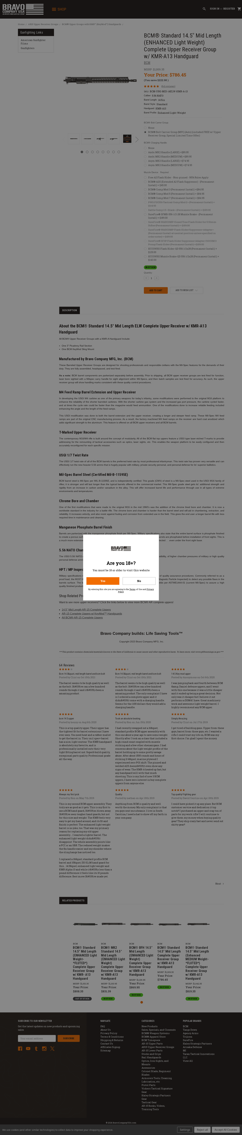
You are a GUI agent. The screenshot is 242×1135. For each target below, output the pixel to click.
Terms (132, 589)
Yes (102, 581)
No (139, 581)
